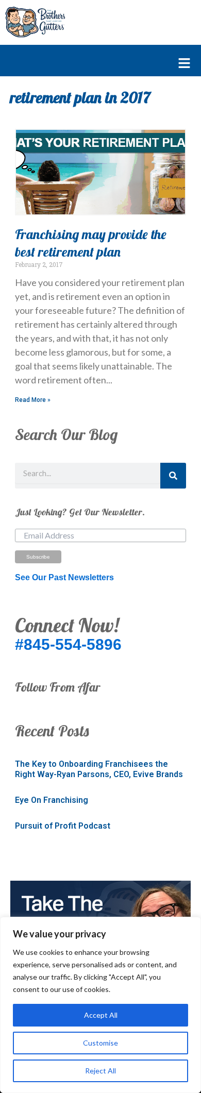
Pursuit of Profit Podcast (62, 826)
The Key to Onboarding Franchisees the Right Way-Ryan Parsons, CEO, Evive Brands (99, 769)
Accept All (101, 1015)
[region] (100, 1005)
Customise (100, 1042)
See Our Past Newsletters (64, 577)
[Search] (173, 476)
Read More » (33, 399)
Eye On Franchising (51, 800)
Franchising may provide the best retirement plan (90, 243)
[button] (95, 64)
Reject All (100, 1070)
